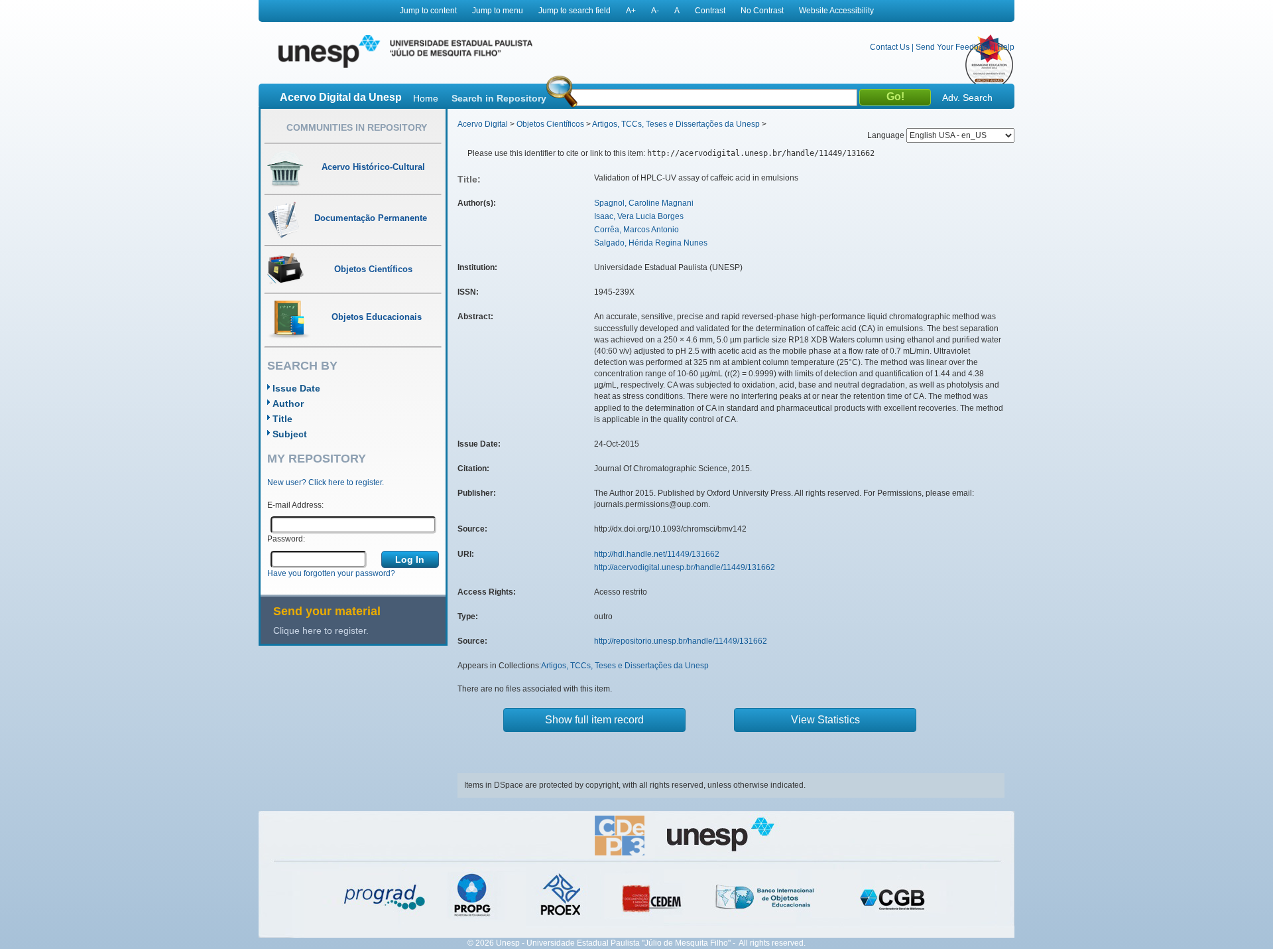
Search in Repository (499, 98)
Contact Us (890, 47)
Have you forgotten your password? (331, 573)
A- (655, 10)
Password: (286, 539)
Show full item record (594, 719)
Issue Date (296, 388)
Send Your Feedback (953, 47)
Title (282, 418)
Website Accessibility (836, 10)
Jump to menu (497, 10)
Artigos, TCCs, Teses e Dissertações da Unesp (676, 124)
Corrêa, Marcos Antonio (636, 229)
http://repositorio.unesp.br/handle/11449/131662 (680, 641)
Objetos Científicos (550, 124)
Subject (290, 434)
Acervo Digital (482, 124)
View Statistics (825, 719)
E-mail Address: (295, 505)
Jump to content (428, 10)
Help (1005, 47)
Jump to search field (574, 10)
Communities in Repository (356, 127)
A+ (631, 10)
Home (425, 98)
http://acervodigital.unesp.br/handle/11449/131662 (684, 567)
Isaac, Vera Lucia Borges (639, 216)
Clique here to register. (321, 630)
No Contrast (762, 10)
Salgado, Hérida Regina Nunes (650, 243)
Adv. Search (967, 97)
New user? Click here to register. (325, 482)
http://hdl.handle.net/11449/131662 (656, 554)
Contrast (710, 10)
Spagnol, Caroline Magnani (644, 203)
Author (288, 403)
